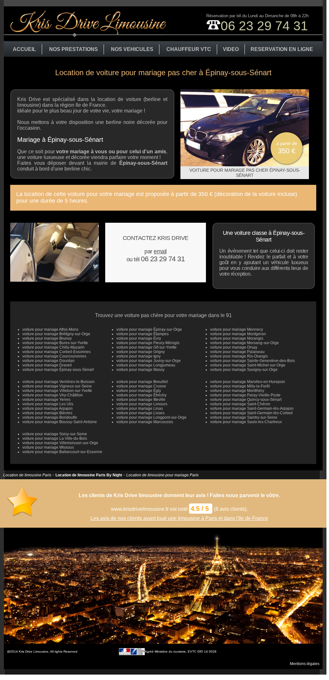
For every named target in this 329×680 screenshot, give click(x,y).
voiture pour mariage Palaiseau (237, 352)
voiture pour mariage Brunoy (47, 338)
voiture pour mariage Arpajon (47, 408)
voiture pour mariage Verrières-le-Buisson (58, 382)
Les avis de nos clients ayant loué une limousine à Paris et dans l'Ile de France (179, 518)
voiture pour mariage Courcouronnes (54, 356)
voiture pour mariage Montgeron (238, 334)
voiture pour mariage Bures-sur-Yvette (55, 343)
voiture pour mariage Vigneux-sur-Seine (57, 386)
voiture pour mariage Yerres (46, 399)
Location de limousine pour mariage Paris (162, 475)
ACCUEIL (24, 49)
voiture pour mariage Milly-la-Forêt (240, 386)
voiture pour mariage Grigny (140, 352)
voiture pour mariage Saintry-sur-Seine (243, 417)
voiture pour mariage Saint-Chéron (240, 404)
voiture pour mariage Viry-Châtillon (52, 395)
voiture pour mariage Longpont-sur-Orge (151, 417)
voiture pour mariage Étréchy (141, 395)
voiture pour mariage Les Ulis (47, 404)
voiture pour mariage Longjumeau (145, 365)
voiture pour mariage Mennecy (236, 329)
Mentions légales (304, 664)
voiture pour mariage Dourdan (48, 360)
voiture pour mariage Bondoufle (49, 417)
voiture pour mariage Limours (141, 404)
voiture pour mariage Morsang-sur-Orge (244, 343)
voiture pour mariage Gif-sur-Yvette (146, 347)
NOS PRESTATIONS (73, 49)
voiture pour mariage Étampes (142, 334)
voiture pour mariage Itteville (140, 399)
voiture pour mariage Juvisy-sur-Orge (148, 360)
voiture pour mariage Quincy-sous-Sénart (245, 399)
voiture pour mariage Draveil (47, 365)
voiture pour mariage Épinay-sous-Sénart (58, 369)
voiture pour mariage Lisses (140, 413)
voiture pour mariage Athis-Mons (50, 329)
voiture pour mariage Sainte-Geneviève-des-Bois (252, 360)
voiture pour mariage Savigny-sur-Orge (244, 369)
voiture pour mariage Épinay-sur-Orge (149, 329)
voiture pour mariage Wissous (48, 447)
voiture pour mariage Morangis (236, 338)
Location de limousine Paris (27, 475)
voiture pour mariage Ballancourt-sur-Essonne (62, 452)
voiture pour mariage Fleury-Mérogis (147, 343)
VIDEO (231, 49)
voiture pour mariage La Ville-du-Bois (54, 438)
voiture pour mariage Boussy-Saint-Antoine (59, 422)
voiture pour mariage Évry (138, 338)
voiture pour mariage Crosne (141, 386)
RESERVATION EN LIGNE (282, 49)
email (160, 251)
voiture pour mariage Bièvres (47, 413)
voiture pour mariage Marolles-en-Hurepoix (247, 382)
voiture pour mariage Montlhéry (237, 390)
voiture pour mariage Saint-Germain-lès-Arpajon (252, 408)
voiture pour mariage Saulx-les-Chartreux (246, 422)
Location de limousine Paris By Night (88, 475)
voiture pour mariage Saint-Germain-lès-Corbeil (251, 413)
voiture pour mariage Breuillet (142, 382)
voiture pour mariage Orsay (233, 347)
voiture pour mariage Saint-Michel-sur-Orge (247, 365)
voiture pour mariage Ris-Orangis (239, 356)
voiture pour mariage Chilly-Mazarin (53, 347)
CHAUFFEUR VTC (188, 49)
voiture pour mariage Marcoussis (144, 422)
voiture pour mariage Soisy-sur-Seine (54, 434)
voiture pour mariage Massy (140, 369)
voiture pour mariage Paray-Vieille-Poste (245, 395)
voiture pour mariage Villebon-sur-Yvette (57, 390)
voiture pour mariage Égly (138, 390)
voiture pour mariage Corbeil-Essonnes (56, 352)
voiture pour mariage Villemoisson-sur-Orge (60, 443)
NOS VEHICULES (132, 49)
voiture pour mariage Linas (139, 408)
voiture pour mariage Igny (138, 356)
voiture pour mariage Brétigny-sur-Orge (56, 334)
